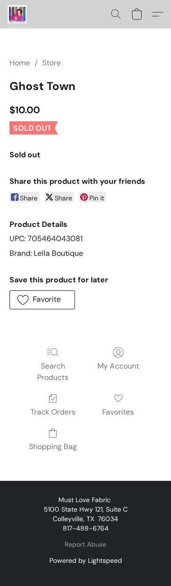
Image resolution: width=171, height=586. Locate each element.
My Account (118, 366)
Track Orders (53, 412)
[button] (18, 14)
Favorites (118, 412)
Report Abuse (85, 544)
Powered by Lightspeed (85, 560)
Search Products (52, 371)
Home (20, 63)
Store (51, 63)
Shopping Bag (53, 446)
